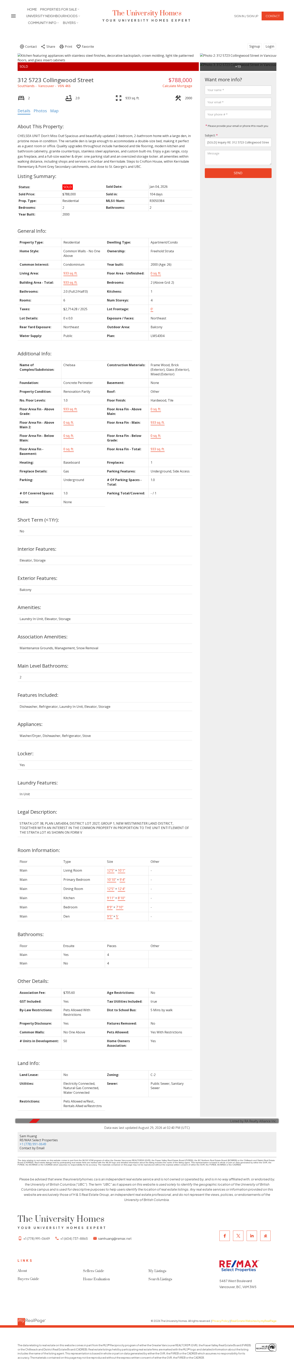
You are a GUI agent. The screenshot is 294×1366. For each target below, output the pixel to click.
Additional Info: (35, 353)
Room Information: (39, 850)
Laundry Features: (38, 782)
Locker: (26, 753)
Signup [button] (254, 46)
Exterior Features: (37, 578)
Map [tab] (54, 110)
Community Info (42, 23)
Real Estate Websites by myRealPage (253, 1320)
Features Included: (38, 695)
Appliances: (30, 724)
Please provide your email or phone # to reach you (237, 126)
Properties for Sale (58, 9)
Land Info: (29, 1063)
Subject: (210, 135)
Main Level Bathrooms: (43, 665)
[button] (246, 16)
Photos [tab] (40, 110)
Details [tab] (24, 110)
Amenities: (29, 607)
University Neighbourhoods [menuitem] (52, 16)
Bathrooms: (31, 934)
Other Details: (33, 981)
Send (238, 173)
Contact (273, 16)
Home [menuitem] (32, 9)
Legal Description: (37, 811)
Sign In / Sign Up (246, 16)
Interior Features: (37, 549)
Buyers (69, 23)
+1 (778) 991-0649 (33, 1144)
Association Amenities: (43, 636)
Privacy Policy (220, 1320)
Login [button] (270, 46)
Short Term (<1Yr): (38, 519)
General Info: (32, 231)
